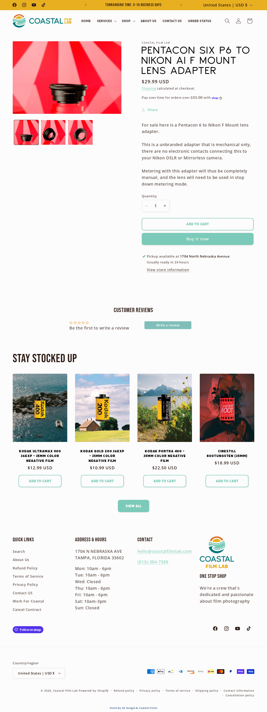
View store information (168, 269)
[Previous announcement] (85, 5)
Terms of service (178, 691)
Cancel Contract (27, 609)
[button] (106, 21)
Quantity (149, 196)
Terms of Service (28, 576)
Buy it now (197, 239)
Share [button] (153, 109)
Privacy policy (150, 691)
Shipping (149, 88)
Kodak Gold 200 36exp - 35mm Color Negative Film (102, 456)
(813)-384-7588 (152, 562)
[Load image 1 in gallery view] (26, 132)
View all (133, 506)
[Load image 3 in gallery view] (80, 132)
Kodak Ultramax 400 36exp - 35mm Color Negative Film (40, 456)
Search (19, 551)
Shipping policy (207, 691)
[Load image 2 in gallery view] (53, 132)
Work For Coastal (28, 601)
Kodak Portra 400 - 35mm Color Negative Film (164, 456)
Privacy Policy (25, 584)
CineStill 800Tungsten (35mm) (227, 453)
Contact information (239, 691)
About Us (21, 560)
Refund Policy (25, 568)
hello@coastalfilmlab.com (164, 551)
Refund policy (124, 691)
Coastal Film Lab (65, 691)
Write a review (168, 325)
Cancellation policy (240, 695)
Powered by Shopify (94, 691)
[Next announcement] (181, 5)
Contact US (23, 593)
